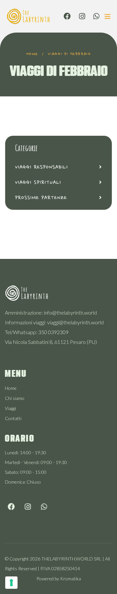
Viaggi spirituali (38, 182)
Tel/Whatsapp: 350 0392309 (37, 332)
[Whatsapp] (96, 16)
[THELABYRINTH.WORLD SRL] (28, 15)
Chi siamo (14, 398)
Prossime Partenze (41, 198)
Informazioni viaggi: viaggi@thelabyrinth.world (54, 322)
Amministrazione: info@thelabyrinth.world (51, 312)
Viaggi (10, 408)
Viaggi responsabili (41, 167)
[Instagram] (82, 16)
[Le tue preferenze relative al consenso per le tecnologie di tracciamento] (11, 582)
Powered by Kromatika (58, 578)
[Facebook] (67, 16)
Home (32, 54)
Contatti (13, 418)
